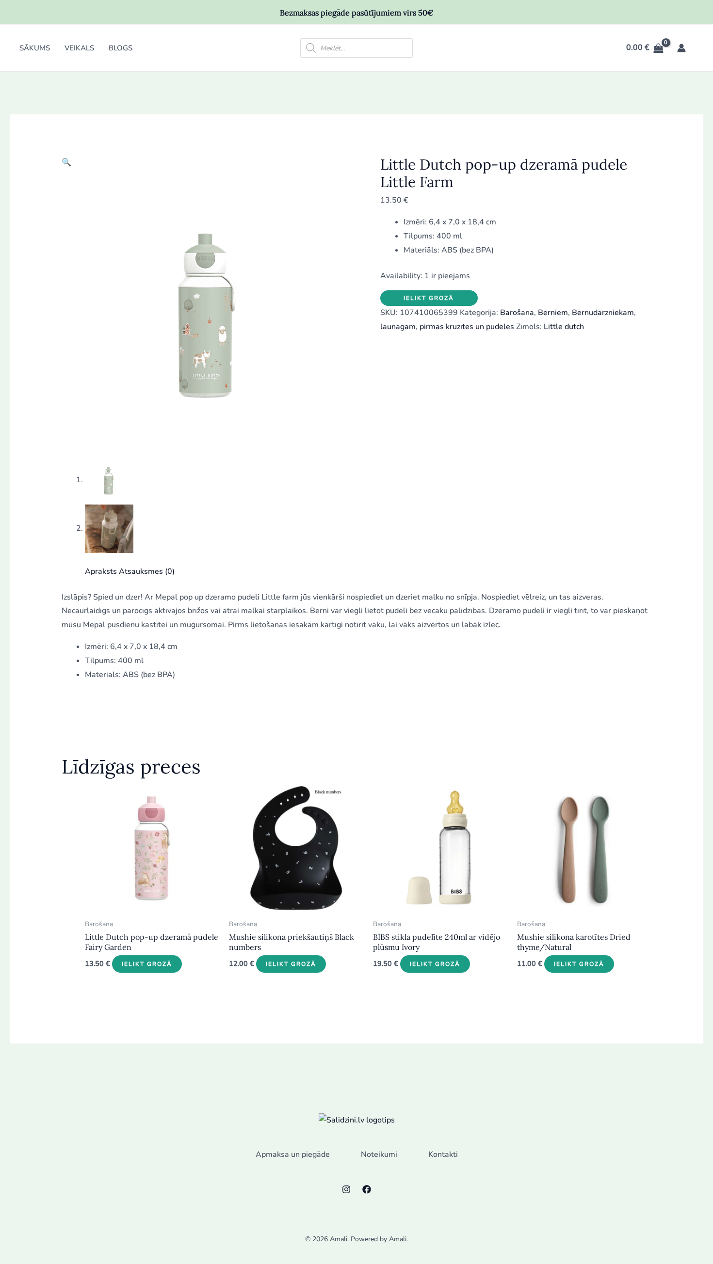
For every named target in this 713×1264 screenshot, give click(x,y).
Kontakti (443, 1154)
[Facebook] (366, 1189)
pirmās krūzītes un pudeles (467, 326)
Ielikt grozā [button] (147, 964)
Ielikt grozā (429, 298)
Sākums (34, 48)
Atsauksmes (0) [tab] (147, 571)
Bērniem (553, 312)
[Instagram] (346, 1189)
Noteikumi (379, 1154)
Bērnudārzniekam (603, 312)
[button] (66, 162)
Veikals (79, 48)
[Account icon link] (681, 48)
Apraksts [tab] (101, 571)
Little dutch (564, 326)
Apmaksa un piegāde (293, 1154)
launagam (398, 326)
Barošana (517, 312)
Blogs (120, 48)
